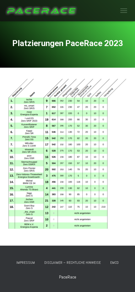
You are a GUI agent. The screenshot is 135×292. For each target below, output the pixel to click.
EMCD (114, 262)
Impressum (25, 262)
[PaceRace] (44, 10)
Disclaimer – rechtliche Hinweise (72, 262)
